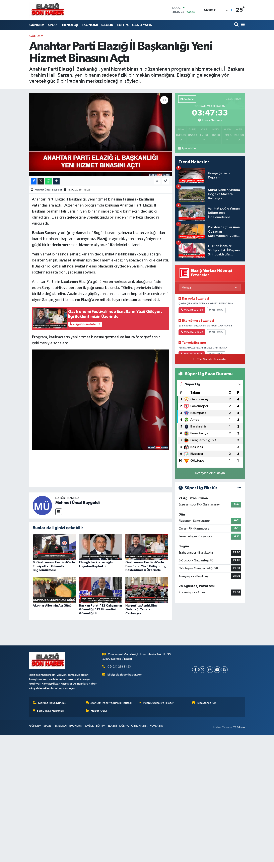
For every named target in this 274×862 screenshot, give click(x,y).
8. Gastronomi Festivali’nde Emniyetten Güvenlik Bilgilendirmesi (54, 566)
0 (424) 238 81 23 (119, 666)
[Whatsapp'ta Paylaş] (48, 181)
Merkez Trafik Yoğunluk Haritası (111, 702)
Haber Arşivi (99, 710)
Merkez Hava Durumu (52, 702)
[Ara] (236, 25)
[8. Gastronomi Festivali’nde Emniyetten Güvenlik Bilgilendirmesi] (54, 546)
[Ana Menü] (242, 25)
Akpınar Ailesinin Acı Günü (52, 605)
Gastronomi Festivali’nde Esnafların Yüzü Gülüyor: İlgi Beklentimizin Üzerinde (146, 566)
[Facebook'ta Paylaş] (34, 181)
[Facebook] (195, 669)
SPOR (52, 25)
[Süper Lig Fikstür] (239, 488)
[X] (202, 669)
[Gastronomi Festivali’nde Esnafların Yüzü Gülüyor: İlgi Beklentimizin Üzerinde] (146, 546)
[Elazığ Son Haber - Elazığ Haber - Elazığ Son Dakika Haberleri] (47, 10)
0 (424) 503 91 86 (193, 310)
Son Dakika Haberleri (50, 710)
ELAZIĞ (112, 725)
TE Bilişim (239, 727)
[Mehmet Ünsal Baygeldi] (42, 505)
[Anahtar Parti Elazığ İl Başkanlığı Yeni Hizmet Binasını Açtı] (100, 134)
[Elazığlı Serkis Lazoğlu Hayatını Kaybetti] (100, 546)
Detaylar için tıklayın (210, 473)
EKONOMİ (90, 25)
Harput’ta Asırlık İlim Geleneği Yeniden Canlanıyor (141, 609)
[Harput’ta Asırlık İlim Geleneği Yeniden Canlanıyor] (146, 590)
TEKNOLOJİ (69, 25)
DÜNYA (124, 725)
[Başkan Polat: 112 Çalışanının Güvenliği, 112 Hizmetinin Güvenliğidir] (100, 590)
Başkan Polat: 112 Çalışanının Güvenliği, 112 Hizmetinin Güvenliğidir (100, 609)
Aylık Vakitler (189, 148)
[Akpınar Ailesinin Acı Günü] (54, 590)
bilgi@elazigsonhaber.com (125, 674)
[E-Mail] (58, 511)
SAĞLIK (107, 25)
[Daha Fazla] (56, 181)
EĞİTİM (123, 25)
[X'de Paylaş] (41, 181)
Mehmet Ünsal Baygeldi (48, 189)
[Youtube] (217, 669)
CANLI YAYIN (142, 25)
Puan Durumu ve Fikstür (158, 702)
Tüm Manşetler (206, 702)
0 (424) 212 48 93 (193, 332)
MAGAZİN (156, 725)
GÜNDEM (36, 25)
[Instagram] (210, 669)
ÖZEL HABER (139, 725)
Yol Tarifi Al (217, 310)
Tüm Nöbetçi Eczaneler (211, 359)
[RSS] (224, 669)
